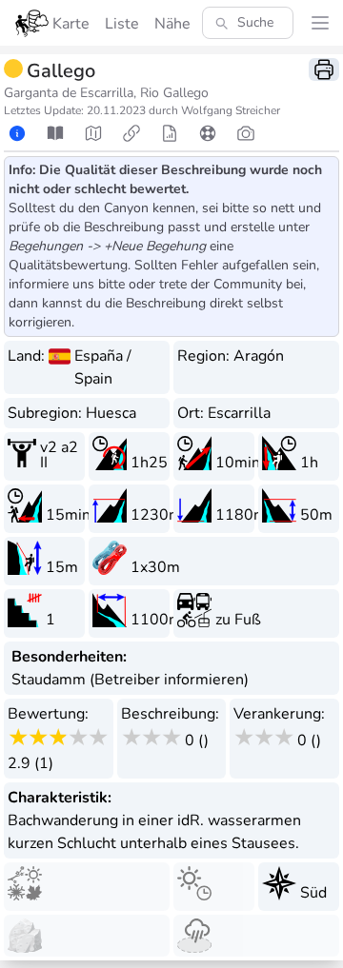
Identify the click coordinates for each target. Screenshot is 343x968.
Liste (122, 23)
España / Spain (102, 367)
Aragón (258, 356)
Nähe (172, 23)
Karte (71, 23)
